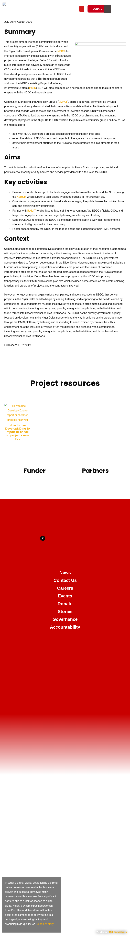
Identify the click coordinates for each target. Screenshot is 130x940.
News (65, 572)
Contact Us (65, 580)
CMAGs (63, 101)
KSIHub (21, 196)
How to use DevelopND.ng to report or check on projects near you (17, 432)
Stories (65, 611)
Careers (65, 588)
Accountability (65, 627)
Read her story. (45, 924)
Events (65, 595)
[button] (81, 9)
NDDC (61, 51)
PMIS (32, 88)
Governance (65, 619)
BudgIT (31, 210)
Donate (65, 603)
